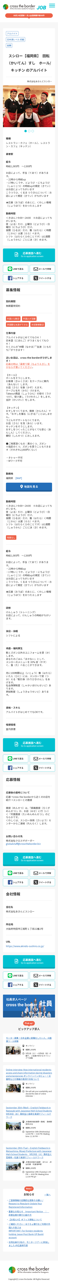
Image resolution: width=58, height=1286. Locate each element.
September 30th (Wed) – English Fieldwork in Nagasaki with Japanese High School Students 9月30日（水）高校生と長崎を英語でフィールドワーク (29, 1112)
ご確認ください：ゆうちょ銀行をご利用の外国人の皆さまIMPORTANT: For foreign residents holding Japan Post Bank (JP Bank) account (29, 1230)
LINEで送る (18, 268)
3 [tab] (33, 131)
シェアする (18, 278)
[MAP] (18, 478)
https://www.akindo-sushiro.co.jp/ (25, 946)
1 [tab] (25, 131)
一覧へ (47, 1195)
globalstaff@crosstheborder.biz (23, 843)
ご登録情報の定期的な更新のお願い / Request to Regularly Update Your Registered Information (26, 1203)
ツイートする (45, 278)
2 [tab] (29, 131)
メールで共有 (45, 268)
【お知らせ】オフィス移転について (25, 1219)
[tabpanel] (29, 106)
